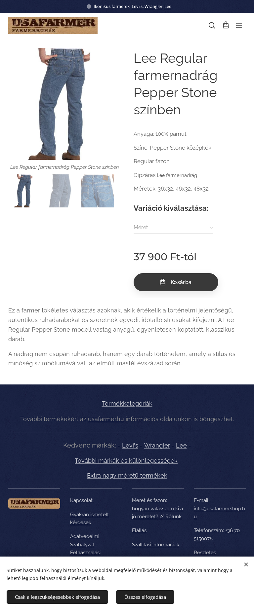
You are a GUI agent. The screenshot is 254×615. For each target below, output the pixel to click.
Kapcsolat (82, 500)
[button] (212, 25)
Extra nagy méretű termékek (127, 475)
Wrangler (153, 6)
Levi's (137, 6)
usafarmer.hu (106, 419)
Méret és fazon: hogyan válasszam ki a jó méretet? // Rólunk (157, 508)
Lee (167, 6)
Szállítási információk (155, 545)
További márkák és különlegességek (126, 460)
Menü (239, 25)
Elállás (139, 530)
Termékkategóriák (127, 403)
